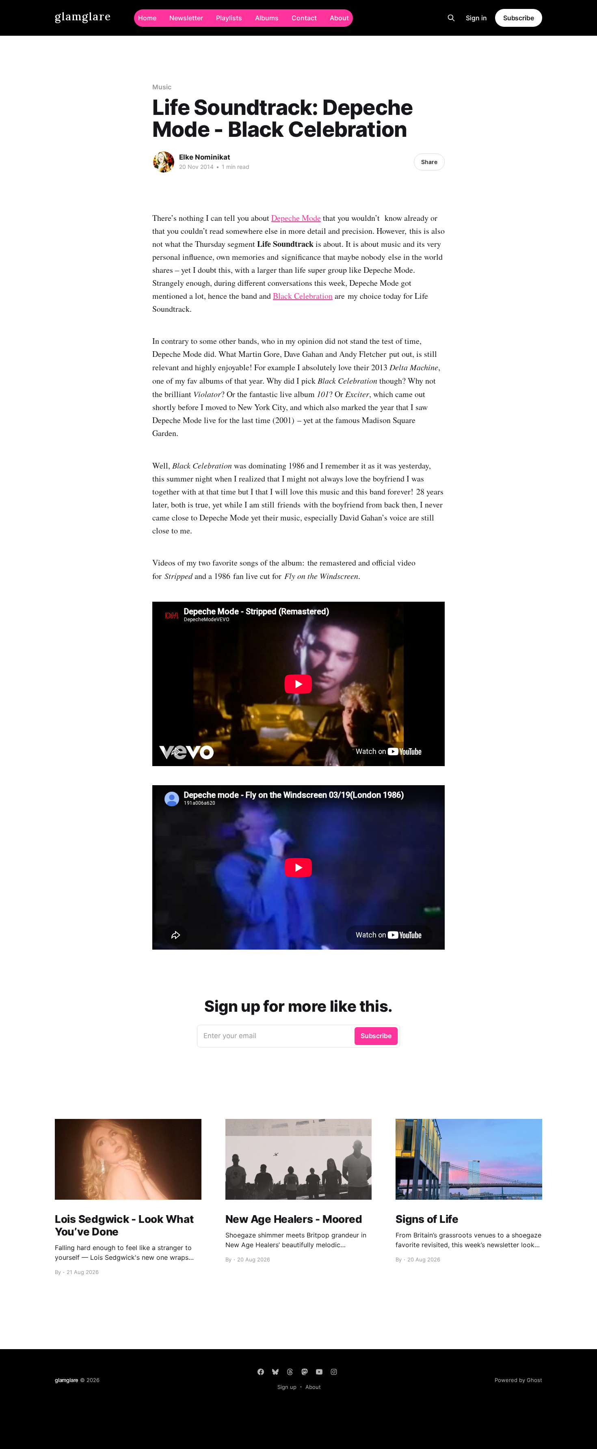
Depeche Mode (296, 217)
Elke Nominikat (204, 157)
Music (161, 87)
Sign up (286, 1387)
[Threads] (290, 1372)
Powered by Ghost (518, 1380)
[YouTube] (319, 1372)
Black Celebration (303, 295)
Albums (267, 18)
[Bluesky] (275, 1372)
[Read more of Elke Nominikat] (163, 162)
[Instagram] (334, 1372)
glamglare (83, 17)
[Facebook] (260, 1372)
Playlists (229, 18)
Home (147, 18)
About (339, 18)
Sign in (476, 18)
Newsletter (186, 18)
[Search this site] (451, 17)
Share (429, 161)
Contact (304, 18)
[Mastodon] (304, 1372)
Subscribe (518, 18)
